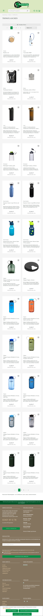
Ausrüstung (4, 604)
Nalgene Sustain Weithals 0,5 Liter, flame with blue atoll (31, 319)
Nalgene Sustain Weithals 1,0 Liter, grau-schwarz (31, 435)
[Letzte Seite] (20, 27)
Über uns (4, 583)
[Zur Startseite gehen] (21, 4)
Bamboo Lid (6, 52)
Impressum (4, 591)
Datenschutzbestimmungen (13, 552)
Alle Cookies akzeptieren (22, 614)
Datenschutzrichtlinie (29, 550)
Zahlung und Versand (6, 568)
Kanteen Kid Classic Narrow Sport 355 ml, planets (31, 242)
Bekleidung (4, 601)
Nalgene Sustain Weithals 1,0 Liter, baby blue (11, 396)
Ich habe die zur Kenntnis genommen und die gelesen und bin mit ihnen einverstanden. (21, 553)
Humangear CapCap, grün (9, 165)
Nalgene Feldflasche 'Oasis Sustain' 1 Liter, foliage (11, 280)
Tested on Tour (5, 571)
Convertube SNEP (27, 52)
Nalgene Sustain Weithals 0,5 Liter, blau (11, 319)
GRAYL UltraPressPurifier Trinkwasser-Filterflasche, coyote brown (31, 127)
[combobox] (16, 10)
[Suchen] (27, 10)
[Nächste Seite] (18, 27)
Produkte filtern (22, 24)
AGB (3, 586)
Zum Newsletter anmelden (21, 556)
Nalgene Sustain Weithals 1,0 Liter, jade (11, 473)
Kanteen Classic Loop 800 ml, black (31, 203)
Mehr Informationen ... (7, 608)
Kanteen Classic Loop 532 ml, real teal (11, 203)
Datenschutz (4, 589)
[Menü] (3, 10)
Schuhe (3, 603)
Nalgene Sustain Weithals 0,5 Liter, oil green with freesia (31, 357)
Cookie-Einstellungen (6, 588)
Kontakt (4, 565)
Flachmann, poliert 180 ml (29, 89)
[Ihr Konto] (37, 11)
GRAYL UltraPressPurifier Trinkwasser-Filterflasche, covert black (10, 127)
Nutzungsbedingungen (6, 551)
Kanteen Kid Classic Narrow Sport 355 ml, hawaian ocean (11, 242)
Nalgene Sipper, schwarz (28, 280)
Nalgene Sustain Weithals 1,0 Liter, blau (31, 396)
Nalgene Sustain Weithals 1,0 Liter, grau (11, 435)
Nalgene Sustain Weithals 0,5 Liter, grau (11, 357)
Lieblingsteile (5, 573)
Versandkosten (22, 501)
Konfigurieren (12, 610)
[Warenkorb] (39, 11)
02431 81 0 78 (9, 520)
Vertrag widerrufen (11, 528)
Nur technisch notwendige (28, 610)
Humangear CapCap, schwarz (30, 165)
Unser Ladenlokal (5, 584)
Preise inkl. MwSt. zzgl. (11, 61)
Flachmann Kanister (7, 89)
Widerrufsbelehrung (6, 570)
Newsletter (4, 566)
